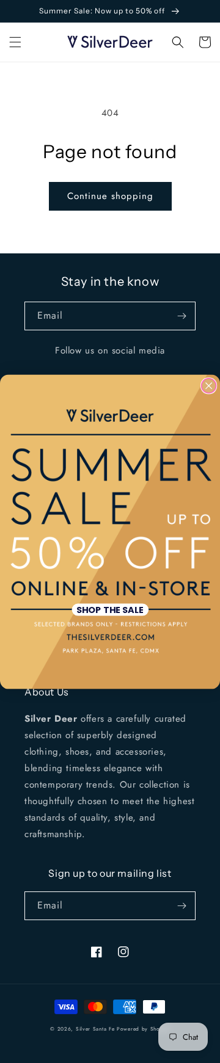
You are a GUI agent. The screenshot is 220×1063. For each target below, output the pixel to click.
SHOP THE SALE (110, 609)
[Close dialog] (209, 385)
